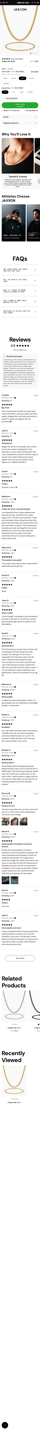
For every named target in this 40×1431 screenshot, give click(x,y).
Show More (20, 958)
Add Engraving (12, 98)
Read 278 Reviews (17, 59)
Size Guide (34, 71)
